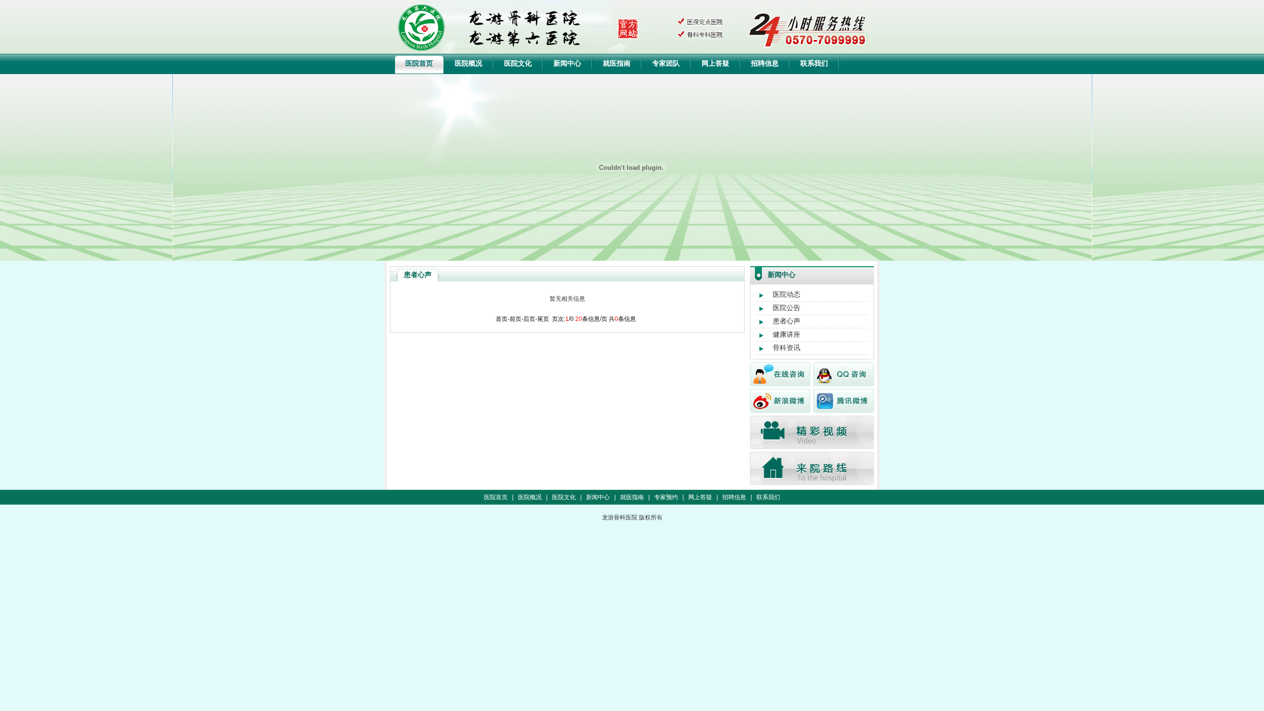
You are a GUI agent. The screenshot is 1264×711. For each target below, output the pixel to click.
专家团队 (666, 63)
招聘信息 (765, 63)
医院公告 (786, 308)
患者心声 (786, 321)
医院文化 (518, 63)
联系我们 (814, 63)
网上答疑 (715, 63)
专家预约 (666, 497)
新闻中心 (567, 63)
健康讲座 (786, 334)
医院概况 (468, 63)
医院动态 (786, 294)
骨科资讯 (786, 348)
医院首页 (419, 63)
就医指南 (617, 63)
